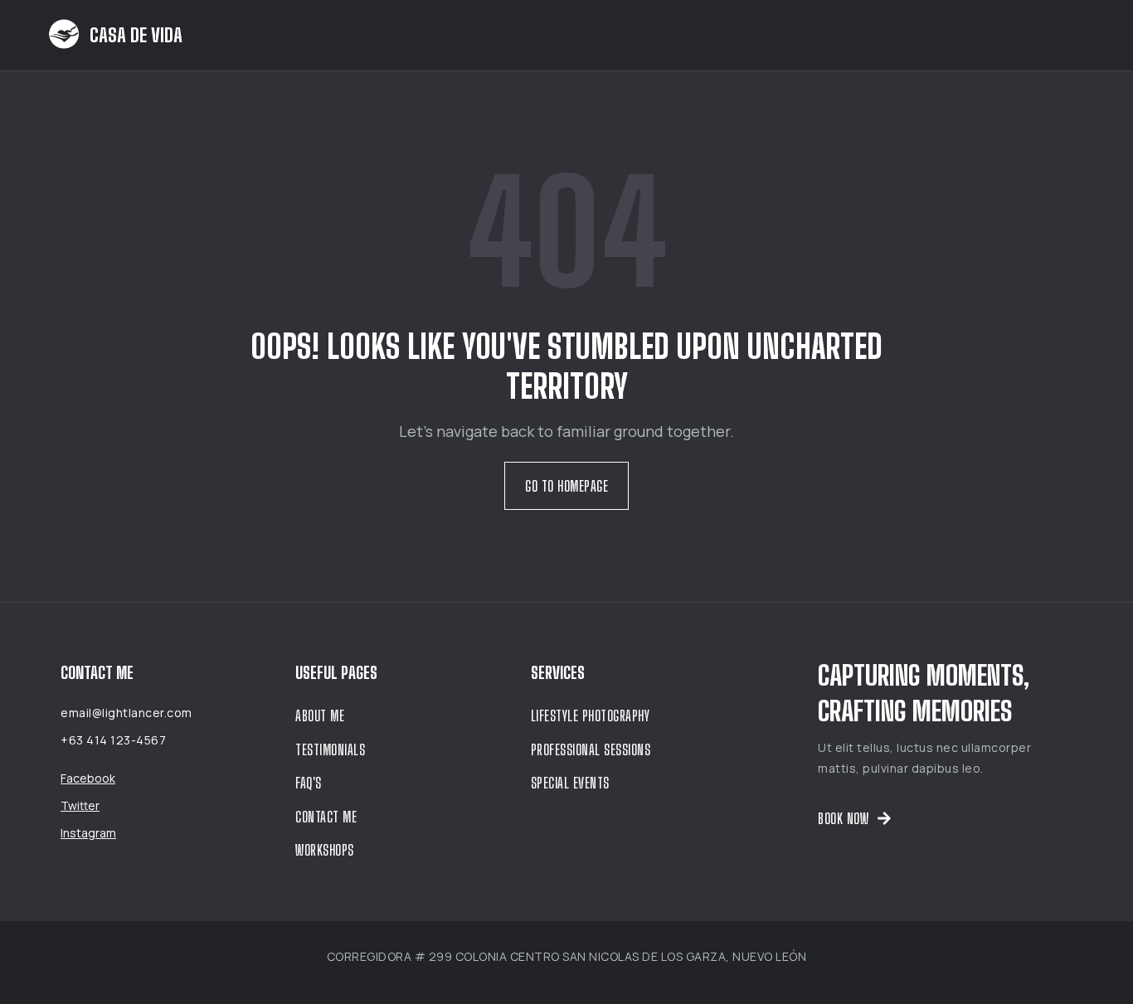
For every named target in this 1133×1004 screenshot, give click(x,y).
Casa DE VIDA (136, 34)
